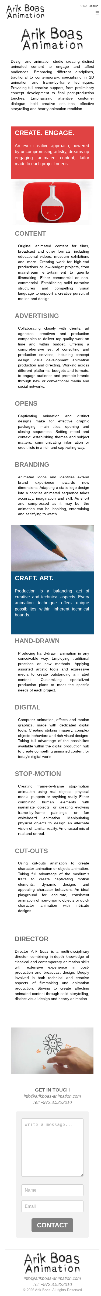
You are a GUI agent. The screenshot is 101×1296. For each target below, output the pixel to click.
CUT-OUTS (31, 850)
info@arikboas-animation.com (52, 1096)
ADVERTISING (37, 315)
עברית (83, 5)
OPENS (26, 403)
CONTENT (30, 233)
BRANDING (32, 464)
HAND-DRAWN (37, 640)
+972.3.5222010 (56, 1102)
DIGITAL (27, 707)
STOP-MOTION (38, 773)
